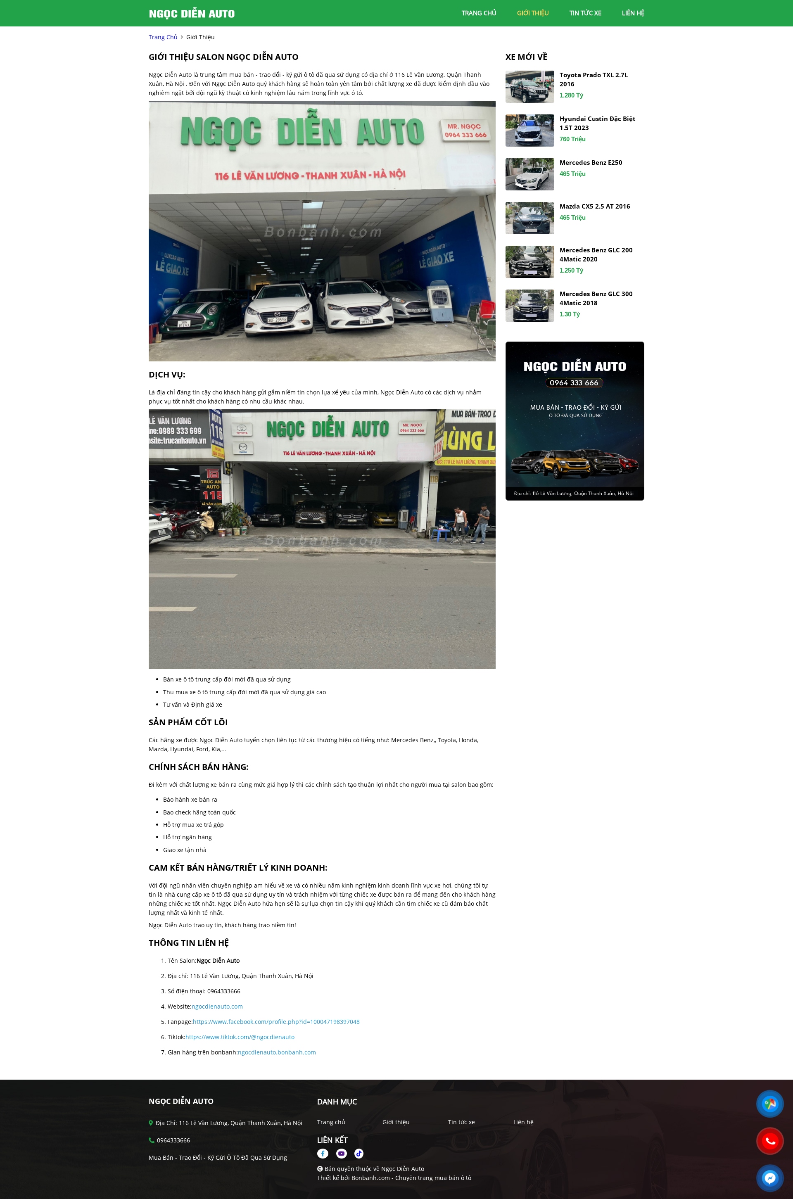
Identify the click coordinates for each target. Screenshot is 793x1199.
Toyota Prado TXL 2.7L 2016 (594, 79)
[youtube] (341, 1153)
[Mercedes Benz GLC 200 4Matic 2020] (530, 262)
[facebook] (326, 1153)
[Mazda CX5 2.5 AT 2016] (530, 218)
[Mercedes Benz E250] (530, 174)
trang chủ (479, 13)
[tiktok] (356, 1153)
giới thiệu (533, 13)
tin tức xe (585, 13)
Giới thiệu (396, 1122)
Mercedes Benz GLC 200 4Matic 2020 (596, 255)
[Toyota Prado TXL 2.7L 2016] (530, 87)
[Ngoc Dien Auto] (194, 13)
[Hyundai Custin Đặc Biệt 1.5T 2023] (530, 130)
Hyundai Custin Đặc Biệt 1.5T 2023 (598, 123)
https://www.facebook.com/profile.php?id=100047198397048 (276, 1022)
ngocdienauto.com (217, 1006)
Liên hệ (523, 1122)
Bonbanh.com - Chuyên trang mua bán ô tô (411, 1178)
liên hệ (633, 13)
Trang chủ (331, 1122)
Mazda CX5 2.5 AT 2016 (595, 206)
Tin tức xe (461, 1122)
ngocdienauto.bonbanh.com (277, 1052)
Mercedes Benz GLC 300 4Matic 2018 (596, 298)
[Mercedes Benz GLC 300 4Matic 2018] (530, 306)
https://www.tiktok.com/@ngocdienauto (239, 1037)
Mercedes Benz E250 (591, 162)
